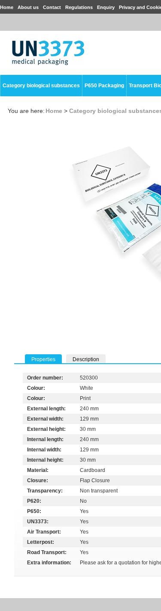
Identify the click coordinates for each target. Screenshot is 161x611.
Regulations (79, 7)
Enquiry (106, 7)
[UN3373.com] (48, 63)
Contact (52, 7)
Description (86, 359)
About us (28, 7)
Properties (43, 359)
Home (6, 7)
